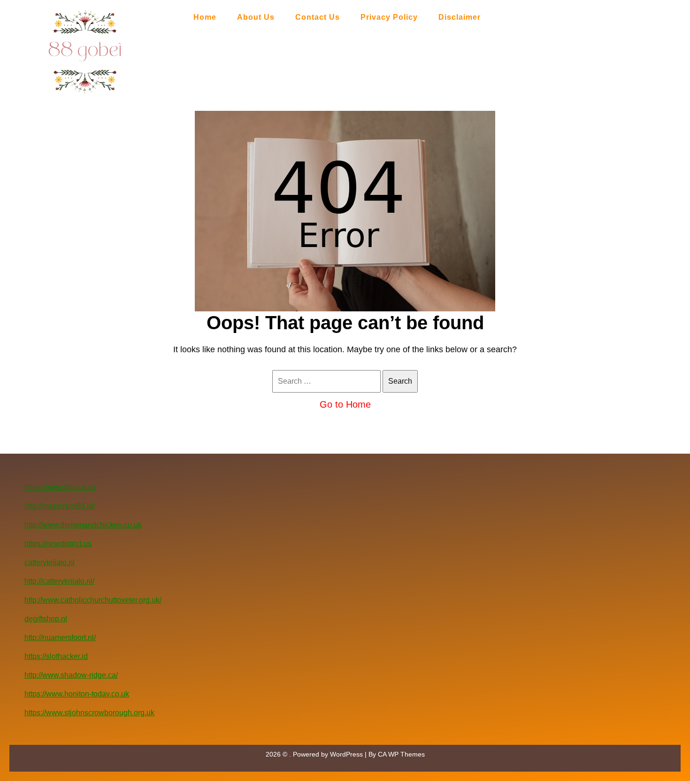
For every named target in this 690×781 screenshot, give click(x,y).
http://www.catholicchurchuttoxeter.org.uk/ (92, 600)
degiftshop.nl (45, 619)
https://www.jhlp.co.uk (60, 487)
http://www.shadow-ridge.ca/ (71, 675)
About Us (256, 17)
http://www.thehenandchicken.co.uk (83, 525)
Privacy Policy (389, 17)
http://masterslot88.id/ (59, 506)
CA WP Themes (401, 754)
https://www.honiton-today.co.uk (76, 694)
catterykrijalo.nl (49, 562)
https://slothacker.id (56, 656)
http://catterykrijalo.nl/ (59, 581)
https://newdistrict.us (58, 544)
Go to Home (345, 404)
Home (204, 17)
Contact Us (317, 17)
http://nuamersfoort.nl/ (60, 638)
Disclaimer (459, 17)
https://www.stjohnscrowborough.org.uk (89, 713)
